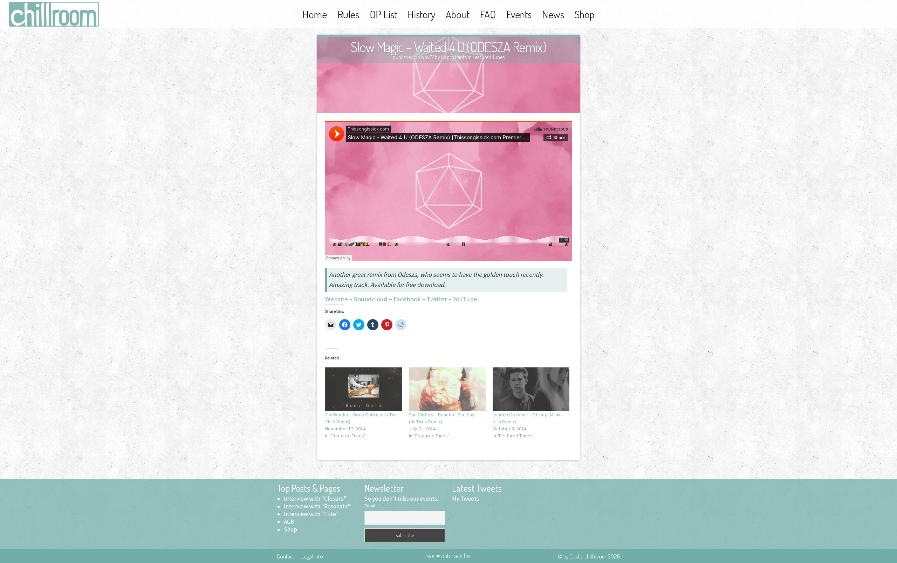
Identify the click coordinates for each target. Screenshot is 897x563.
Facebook (407, 299)
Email (369, 505)
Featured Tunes (489, 57)
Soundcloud (371, 299)
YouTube (465, 299)
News (553, 14)
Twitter (437, 299)
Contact (285, 556)
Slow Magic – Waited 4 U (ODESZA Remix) (448, 46)
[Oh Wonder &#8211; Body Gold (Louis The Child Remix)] (363, 389)
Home (314, 14)
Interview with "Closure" (315, 498)
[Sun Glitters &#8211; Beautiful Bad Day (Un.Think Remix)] (447, 389)
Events (519, 14)
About (458, 14)
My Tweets (465, 498)
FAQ (488, 14)
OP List (383, 14)
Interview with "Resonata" (317, 506)
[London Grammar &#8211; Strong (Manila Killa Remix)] (531, 389)
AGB (289, 522)
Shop (585, 14)
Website (336, 299)
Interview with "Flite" (311, 514)
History (421, 14)
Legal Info (312, 556)
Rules (348, 14)
